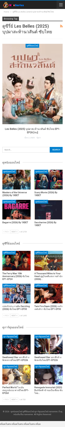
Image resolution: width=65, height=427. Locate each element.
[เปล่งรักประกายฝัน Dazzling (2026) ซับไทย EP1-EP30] (16, 293)
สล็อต (38, 424)
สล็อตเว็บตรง (5, 424)
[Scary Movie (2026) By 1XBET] (48, 179)
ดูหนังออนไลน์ (9, 171)
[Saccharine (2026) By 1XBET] (48, 209)
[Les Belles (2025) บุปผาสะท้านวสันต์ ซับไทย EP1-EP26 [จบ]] (32, 84)
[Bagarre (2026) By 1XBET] (16, 209)
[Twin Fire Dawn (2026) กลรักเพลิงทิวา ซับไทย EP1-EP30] (48, 293)
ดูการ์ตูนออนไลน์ (10, 336)
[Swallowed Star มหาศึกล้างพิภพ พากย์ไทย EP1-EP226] (16, 344)
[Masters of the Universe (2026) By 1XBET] (16, 179)
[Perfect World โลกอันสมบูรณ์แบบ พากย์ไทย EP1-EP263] (16, 374)
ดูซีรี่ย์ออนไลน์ (32, 46)
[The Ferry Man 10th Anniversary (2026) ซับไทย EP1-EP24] (16, 260)
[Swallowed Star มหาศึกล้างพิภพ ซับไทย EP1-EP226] (48, 344)
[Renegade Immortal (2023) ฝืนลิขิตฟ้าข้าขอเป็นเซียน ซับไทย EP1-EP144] (48, 374)
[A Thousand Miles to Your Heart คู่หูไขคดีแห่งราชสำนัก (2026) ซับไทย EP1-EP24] (48, 260)
